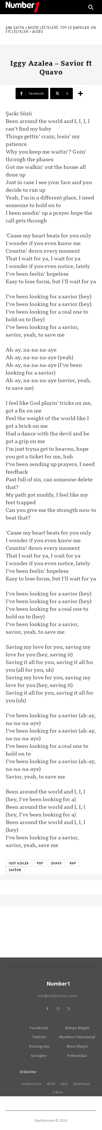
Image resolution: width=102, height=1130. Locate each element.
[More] (80, 93)
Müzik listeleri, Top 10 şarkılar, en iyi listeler (51, 29)
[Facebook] (47, 1008)
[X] (69, 1008)
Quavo (56, 863)
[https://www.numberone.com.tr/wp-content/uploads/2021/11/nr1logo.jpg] (23, 7)
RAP (73, 863)
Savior (15, 870)
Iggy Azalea (19, 863)
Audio (37, 31)
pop (40, 863)
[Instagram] (58, 1008)
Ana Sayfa (15, 27)
